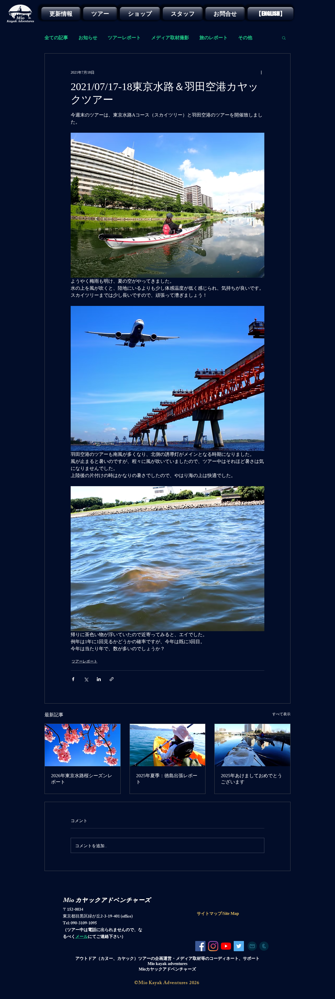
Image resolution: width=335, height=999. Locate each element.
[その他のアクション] (261, 72)
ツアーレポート (124, 37)
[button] (283, 38)
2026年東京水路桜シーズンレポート (81, 779)
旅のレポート (213, 37)
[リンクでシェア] (111, 679)
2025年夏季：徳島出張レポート (166, 779)
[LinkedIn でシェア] (98, 679)
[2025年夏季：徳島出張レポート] (167, 745)
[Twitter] (239, 946)
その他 (245, 37)
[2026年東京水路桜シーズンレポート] (82, 745)
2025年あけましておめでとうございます (251, 779)
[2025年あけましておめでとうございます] (252, 745)
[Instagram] (213, 946)
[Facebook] (200, 946)
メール (81, 937)
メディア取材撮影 (170, 37)
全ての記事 (56, 37)
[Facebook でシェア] (73, 679)
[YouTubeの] (226, 946)
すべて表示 (281, 714)
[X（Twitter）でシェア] (85, 679)
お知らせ (88, 37)
